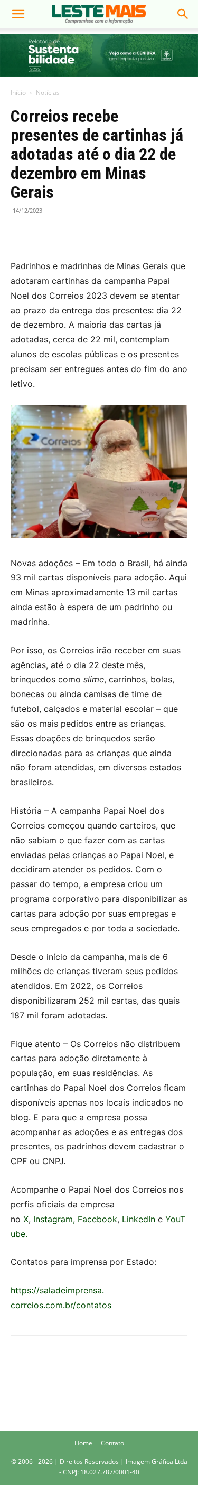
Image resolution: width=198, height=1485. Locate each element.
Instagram (53, 1219)
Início (18, 92)
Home (83, 1443)
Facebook (97, 1219)
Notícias (48, 92)
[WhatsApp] (69, 234)
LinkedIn (138, 1219)
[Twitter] (45, 234)
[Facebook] (21, 234)
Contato (112, 1443)
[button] (18, 14)
